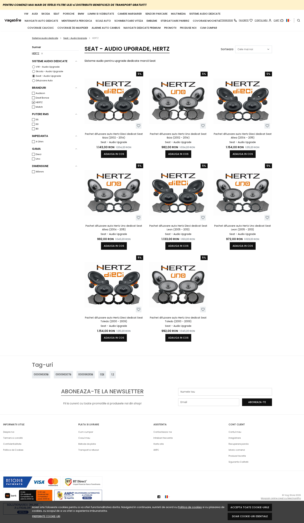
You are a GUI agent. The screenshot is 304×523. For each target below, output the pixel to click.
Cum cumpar (208, 28)
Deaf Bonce (42, 97)
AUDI (35, 13)
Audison (40, 93)
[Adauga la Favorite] (138, 126)
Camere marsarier (130, 13)
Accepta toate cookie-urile (249, 507)
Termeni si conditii (13, 437)
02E (102, 374)
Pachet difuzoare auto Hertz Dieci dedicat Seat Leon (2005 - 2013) (178, 227)
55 (37, 119)
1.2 (112, 374)
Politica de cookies (190, 507)
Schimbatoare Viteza (128, 21)
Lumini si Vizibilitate (101, 13)
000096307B (63, 374)
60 (37, 124)
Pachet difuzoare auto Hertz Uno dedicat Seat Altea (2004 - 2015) (114, 227)
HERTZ (35, 53)
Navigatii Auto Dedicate (41, 21)
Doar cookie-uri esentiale (250, 516)
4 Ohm (39, 141)
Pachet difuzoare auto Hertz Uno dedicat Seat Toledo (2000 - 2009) (178, 319)
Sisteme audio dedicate (204, 13)
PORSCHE (68, 13)
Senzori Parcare (156, 13)
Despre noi (8, 431)
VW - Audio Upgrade (48, 66)
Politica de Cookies (13, 449)
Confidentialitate (12, 443)
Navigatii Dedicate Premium (142, 28)
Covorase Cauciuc (40, 28)
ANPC (156, 449)
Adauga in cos (114, 154)
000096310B (85, 374)
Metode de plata (87, 443)
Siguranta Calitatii (238, 461)
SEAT (56, 13)
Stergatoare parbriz (175, 21)
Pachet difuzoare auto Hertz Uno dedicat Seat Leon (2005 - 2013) (242, 227)
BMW (81, 13)
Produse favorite (237, 455)
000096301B (41, 374)
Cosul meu (84, 437)
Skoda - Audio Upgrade (49, 71)
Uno (38, 158)
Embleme (152, 21)
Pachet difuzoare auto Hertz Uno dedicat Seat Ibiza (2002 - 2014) (178, 135)
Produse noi (188, 28)
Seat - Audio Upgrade (75, 38)
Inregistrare (235, 437)
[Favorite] (246, 20)
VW (26, 13)
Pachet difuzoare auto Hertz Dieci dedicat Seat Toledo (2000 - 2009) (114, 319)
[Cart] (278, 20)
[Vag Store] (13, 20)
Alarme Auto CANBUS (106, 28)
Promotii (170, 28)
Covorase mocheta (206, 21)
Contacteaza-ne (162, 431)
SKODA (45, 13)
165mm (40, 171)
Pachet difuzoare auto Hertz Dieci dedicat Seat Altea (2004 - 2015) (243, 135)
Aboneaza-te (257, 402)
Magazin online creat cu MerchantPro (281, 498)
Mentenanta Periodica (77, 21)
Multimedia (178, 13)
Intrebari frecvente (163, 437)
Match (39, 107)
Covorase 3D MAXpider (72, 28)
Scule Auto (103, 21)
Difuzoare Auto (44, 80)
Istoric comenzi (237, 449)
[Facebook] (159, 497)
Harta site (158, 443)
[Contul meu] (263, 20)
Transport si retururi (88, 449)
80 (37, 128)
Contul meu (235, 431)
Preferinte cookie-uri (46, 516)
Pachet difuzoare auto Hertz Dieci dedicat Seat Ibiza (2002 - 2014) (114, 135)
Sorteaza (227, 49)
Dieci (38, 154)
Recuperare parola (239, 443)
